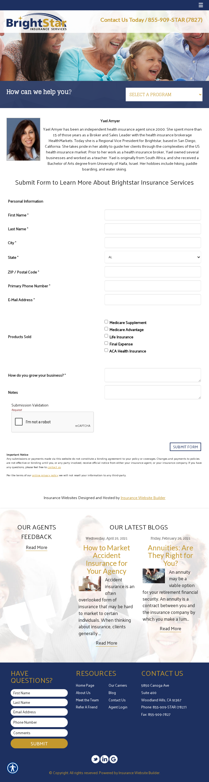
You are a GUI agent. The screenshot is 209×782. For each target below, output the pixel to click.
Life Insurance (121, 336)
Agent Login (118, 707)
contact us (54, 466)
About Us (83, 692)
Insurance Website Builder (143, 497)
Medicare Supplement (127, 322)
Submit (39, 743)
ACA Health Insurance (127, 350)
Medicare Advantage (126, 329)
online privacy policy (45, 475)
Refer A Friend (86, 707)
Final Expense (121, 343)
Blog (112, 692)
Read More (36, 547)
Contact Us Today (122, 19)
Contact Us (117, 699)
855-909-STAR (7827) (175, 19)
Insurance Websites (60, 497)
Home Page (85, 685)
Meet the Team (87, 699)
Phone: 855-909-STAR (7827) (164, 707)
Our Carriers (118, 685)
